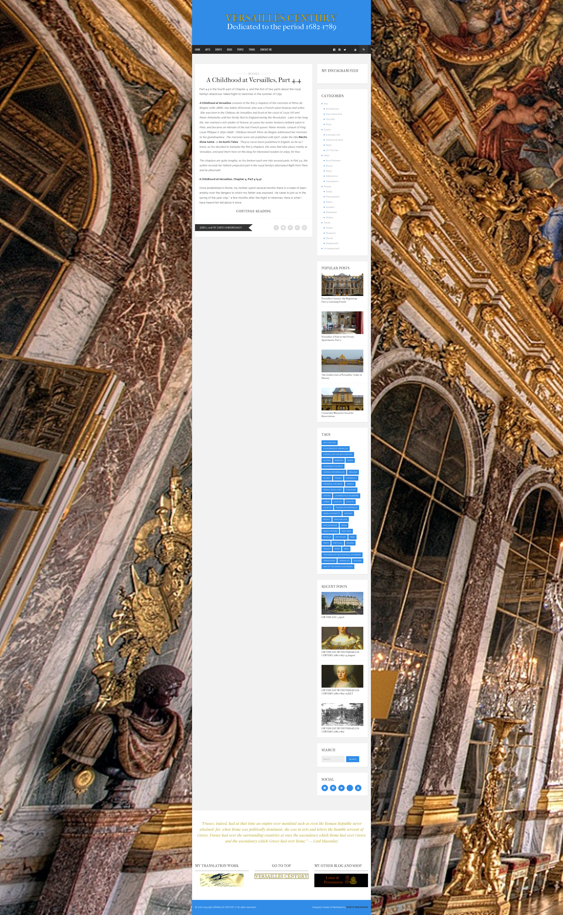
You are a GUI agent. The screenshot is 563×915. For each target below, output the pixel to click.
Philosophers (332, 196)
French (350, 484)
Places (329, 238)
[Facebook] (334, 49)
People (240, 49)
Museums (331, 233)
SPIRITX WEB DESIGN (357, 907)
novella (327, 537)
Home (197, 49)
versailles (344, 561)
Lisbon (326, 502)
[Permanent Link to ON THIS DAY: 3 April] (342, 613)
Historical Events (334, 140)
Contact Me (266, 49)
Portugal (337, 543)
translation (329, 561)
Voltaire (358, 561)
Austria (327, 460)
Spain (346, 549)
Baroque (339, 460)
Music (329, 124)
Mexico (326, 519)
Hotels (329, 228)
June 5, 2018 (206, 227)
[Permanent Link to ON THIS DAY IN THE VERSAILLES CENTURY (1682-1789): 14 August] (342, 648)
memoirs (348, 513)
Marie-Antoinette (331, 513)
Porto (326, 543)
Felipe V (326, 478)
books (350, 460)
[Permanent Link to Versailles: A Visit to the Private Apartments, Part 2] (342, 333)
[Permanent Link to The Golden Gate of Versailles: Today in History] (342, 371)
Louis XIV (338, 502)
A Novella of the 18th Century (337, 454)
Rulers (329, 202)
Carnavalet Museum (333, 466)
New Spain (346, 531)
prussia (350, 543)
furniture (351, 490)
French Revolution (332, 490)
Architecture (332, 109)
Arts (207, 49)
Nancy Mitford (330, 531)
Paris (352, 537)
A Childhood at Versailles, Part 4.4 (253, 80)
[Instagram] (339, 49)
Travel (252, 49)
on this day (340, 537)
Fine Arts (330, 119)
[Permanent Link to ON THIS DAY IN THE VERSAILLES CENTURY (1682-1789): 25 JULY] (342, 686)
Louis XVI (327, 508)
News (329, 145)
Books (253, 74)
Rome (337, 549)
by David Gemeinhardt (227, 227)
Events (218, 49)
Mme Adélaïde (340, 519)
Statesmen (331, 212)
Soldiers (330, 207)
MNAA (344, 525)
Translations (332, 181)
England (353, 472)
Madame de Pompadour (346, 508)
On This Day (332, 150)
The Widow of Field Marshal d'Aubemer (342, 555)
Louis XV (350, 502)
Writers (329, 217)
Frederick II (351, 478)
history (326, 496)
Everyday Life (333, 134)
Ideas (229, 49)
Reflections (332, 176)
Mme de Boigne (330, 525)
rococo (326, 549)
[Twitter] (344, 49)
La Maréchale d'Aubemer (346, 496)
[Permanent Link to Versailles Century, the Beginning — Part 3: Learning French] (342, 295)
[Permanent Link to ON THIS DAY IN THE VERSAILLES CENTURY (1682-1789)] (342, 724)
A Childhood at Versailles (335, 448)
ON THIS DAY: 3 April (333, 617)
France (338, 478)
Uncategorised (331, 248)
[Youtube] (355, 49)
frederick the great (332, 484)
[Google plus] (350, 49)
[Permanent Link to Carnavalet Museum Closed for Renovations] (342, 409)
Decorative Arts (334, 114)
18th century (329, 443)
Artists (329, 191)
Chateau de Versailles (334, 472)
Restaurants (332, 243)
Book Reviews (333, 160)
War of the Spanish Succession (338, 567)
